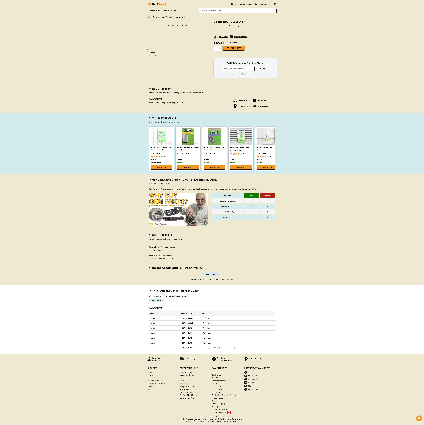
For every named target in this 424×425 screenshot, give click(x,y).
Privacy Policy (217, 386)
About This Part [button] (163, 89)
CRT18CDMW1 (187, 323)
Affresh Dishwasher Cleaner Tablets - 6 (188, 148)
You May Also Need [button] (165, 118)
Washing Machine (186, 392)
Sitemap (215, 406)
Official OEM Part (240, 36)
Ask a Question (212, 274)
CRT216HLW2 (187, 338)
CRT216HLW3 (187, 343)
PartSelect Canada (219, 412)
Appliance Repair (186, 372)
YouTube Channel (254, 376)
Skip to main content (212, 13)
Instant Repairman (187, 375)
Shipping (150, 372)
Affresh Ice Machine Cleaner (264, 148)
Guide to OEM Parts (187, 398)
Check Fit (261, 68)
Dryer (182, 380)
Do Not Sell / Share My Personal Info (225, 395)
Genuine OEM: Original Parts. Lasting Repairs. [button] (184, 179)
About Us (215, 372)
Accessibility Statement (221, 409)
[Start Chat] (419, 418)
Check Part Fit (156, 300)
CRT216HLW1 (187, 333)
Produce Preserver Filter (239, 147)
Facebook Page (253, 379)
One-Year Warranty (154, 380)
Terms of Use (217, 401)
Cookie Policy (217, 389)
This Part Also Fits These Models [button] (175, 290)
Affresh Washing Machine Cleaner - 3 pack (161, 148)
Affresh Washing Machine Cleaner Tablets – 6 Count (214, 148)
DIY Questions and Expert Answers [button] (177, 268)
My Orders (247, 4)
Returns (150, 375)
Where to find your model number (245, 74)
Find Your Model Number (189, 395)
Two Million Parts (218, 378)
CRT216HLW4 (187, 348)
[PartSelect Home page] (156, 4)
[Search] (274, 10)
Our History (216, 375)
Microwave (184, 383)
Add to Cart (236, 48)
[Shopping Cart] (275, 4)
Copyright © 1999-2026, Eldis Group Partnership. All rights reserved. (212, 421)
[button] (154, 10)
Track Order (151, 378)
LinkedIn (251, 382)
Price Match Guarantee (156, 383)
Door (170, 17)
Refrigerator (160, 17)
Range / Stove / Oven (188, 386)
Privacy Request (218, 398)
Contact (150, 386)
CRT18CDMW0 (187, 318)
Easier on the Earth (219, 380)
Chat (235, 4)
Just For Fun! (253, 389)
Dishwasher (184, 378)
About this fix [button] (162, 235)
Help (149, 389)
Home (149, 17)
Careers (215, 383)
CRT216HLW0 (187, 328)
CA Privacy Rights (218, 392)
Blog (250, 386)
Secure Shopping (218, 403)
